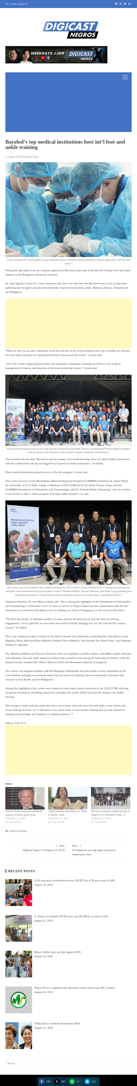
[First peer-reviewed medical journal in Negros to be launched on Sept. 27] (110, 798)
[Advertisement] (68, 107)
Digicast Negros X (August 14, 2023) (44, 848)
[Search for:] (68, 1063)
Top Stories (22, 831)
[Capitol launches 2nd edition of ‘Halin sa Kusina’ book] (67, 798)
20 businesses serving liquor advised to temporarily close (94, 850)
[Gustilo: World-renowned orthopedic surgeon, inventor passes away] (25, 798)
